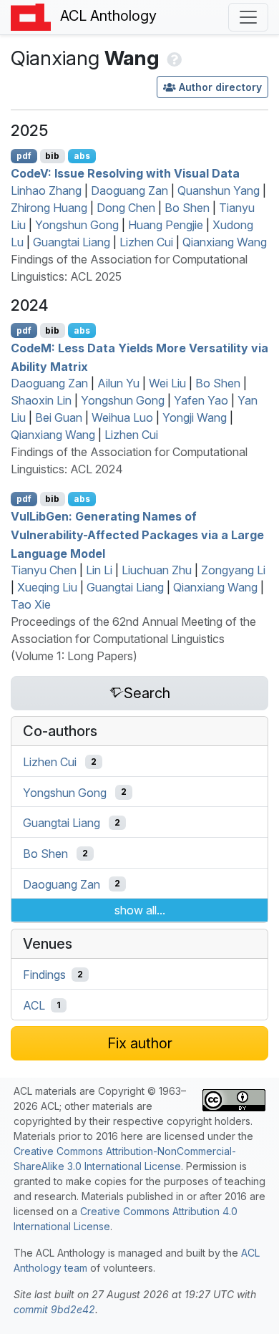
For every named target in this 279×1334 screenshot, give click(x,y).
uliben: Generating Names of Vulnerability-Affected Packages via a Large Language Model (137, 534)
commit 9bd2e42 (54, 1309)
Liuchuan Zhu (157, 570)
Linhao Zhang (46, 190)
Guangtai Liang (71, 242)
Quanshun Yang (218, 190)
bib (52, 155)
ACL (34, 1005)
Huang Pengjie (165, 225)
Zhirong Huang (49, 207)
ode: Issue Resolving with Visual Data (125, 173)
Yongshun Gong (77, 225)
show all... (139, 910)
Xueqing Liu (47, 587)
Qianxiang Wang (224, 242)
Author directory (220, 87)
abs (82, 155)
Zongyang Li (233, 570)
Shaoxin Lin (41, 400)
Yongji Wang (194, 417)
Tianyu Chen (44, 570)
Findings (44, 974)
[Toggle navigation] (248, 17)
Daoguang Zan (129, 190)
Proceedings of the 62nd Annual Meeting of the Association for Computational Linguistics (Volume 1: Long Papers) (133, 638)
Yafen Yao (201, 400)
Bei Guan (58, 417)
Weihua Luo (122, 417)
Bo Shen (187, 207)
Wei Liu (167, 383)
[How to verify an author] (173, 58)
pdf (23, 155)
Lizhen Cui (146, 242)
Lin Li (99, 570)
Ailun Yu (118, 383)
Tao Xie (31, 604)
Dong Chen (126, 207)
